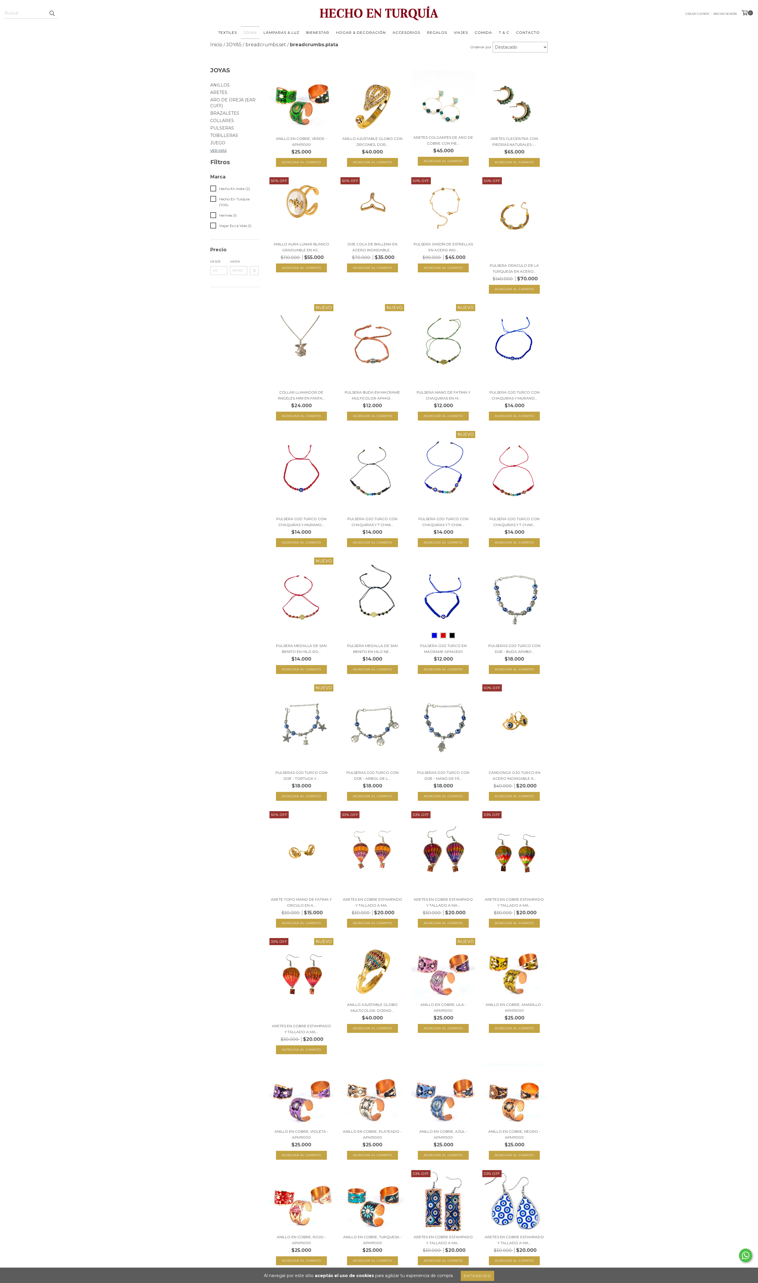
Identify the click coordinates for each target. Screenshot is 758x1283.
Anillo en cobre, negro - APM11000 (514, 1134)
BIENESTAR (317, 32)
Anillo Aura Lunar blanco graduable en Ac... (301, 247)
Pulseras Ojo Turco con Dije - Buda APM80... (514, 648)
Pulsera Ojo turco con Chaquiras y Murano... (514, 395)
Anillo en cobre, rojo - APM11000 (301, 1240)
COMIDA (483, 32)
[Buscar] (52, 13)
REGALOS (437, 32)
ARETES (218, 92)
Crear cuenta (697, 14)
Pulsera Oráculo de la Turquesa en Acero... (514, 268)
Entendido (477, 1276)
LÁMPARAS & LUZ (281, 32)
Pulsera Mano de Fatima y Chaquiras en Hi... (443, 395)
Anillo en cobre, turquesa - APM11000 (372, 1240)
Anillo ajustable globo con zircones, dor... (372, 141)
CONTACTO (528, 32)
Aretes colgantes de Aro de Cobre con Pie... (443, 140)
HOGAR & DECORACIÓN (361, 32)
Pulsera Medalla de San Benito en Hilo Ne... (372, 648)
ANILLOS (220, 85)
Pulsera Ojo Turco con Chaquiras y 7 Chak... (372, 522)
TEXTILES (227, 32)
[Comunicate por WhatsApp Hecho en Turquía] (745, 1255)
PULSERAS (222, 128)
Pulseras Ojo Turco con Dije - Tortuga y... (301, 775)
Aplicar (254, 270)
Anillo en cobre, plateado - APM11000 (372, 1134)
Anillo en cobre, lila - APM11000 (443, 1007)
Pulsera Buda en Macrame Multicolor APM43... (372, 395)
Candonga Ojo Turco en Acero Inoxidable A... (514, 775)
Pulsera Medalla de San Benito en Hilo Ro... (301, 648)
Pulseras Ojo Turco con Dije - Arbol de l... (372, 775)
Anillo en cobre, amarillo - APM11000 (514, 1007)
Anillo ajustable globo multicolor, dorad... (372, 1007)
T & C (504, 32)
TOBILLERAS (224, 135)
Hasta (235, 261)
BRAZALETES (224, 113)
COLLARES (222, 120)
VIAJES (461, 32)
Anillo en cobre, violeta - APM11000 (301, 1134)
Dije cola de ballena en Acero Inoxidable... (372, 247)
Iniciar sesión (725, 14)
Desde (215, 261)
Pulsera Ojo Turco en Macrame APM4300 (443, 648)
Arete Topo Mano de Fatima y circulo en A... (301, 902)
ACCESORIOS (406, 32)
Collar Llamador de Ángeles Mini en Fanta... (301, 395)
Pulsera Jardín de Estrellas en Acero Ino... (443, 247)
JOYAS (250, 32)
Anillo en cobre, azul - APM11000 (443, 1134)
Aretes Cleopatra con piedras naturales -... (514, 141)
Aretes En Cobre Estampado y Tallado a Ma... (372, 902)
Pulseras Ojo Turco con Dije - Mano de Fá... (443, 775)
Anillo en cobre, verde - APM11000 (301, 141)
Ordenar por (481, 47)
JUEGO (217, 143)
